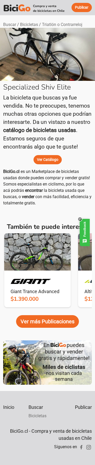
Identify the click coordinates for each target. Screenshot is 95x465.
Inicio (8, 407)
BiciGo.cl (11, 171)
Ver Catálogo (47, 159)
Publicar (83, 407)
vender (28, 196)
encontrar (34, 190)
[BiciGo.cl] (17, 7)
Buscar (9, 24)
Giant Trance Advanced (35, 291)
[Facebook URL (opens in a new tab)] (81, 446)
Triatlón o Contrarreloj (62, 24)
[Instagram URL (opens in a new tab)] (89, 446)
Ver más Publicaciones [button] (47, 321)
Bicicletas (29, 24)
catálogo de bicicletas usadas (39, 130)
